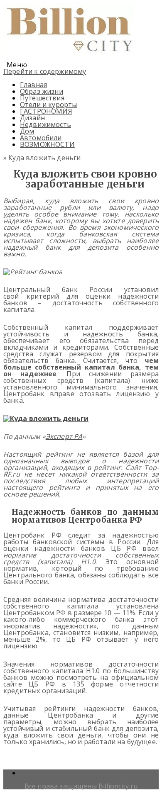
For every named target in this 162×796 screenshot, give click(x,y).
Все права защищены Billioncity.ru (81, 786)
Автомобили (41, 137)
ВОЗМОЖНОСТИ (47, 144)
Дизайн (32, 117)
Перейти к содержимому (44, 71)
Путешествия (42, 97)
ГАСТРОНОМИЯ (46, 111)
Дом (27, 131)
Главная (33, 84)
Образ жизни (41, 91)
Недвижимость (45, 124)
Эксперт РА (64, 436)
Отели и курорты (48, 104)
